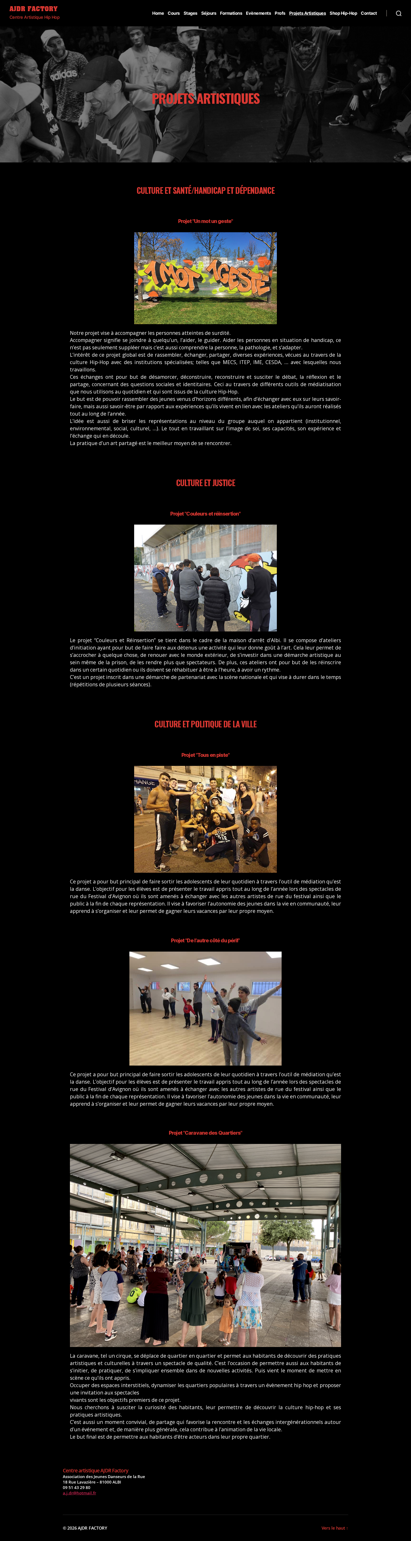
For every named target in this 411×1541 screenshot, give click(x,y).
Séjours (208, 13)
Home (158, 13)
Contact (369, 13)
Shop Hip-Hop (343, 13)
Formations (231, 13)
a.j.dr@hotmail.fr (79, 1493)
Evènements (258, 13)
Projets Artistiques (307, 13)
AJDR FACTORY (34, 9)
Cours (174, 13)
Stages (190, 13)
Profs (280, 13)
